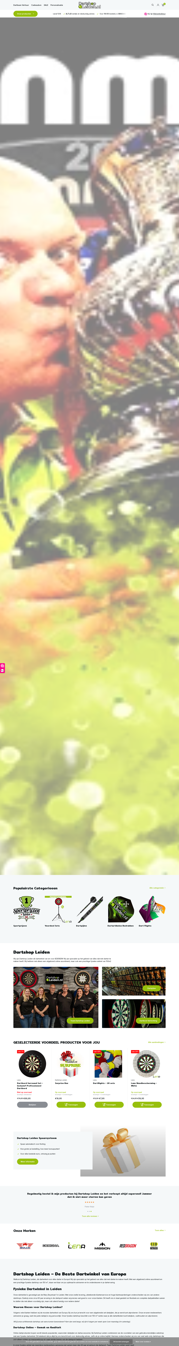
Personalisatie (57, 5)
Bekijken (32, 1105)
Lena (19, 1080)
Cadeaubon (36, 5)
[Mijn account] (158, 5)
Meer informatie (28, 1162)
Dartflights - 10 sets (104, 1083)
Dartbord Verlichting (148, 1021)
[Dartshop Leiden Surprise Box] (70, 1064)
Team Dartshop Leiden (80, 1021)
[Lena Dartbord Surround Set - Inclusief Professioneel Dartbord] (32, 1064)
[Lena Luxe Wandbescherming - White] (146, 1064)
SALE (46, 5)
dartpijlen (110, 1313)
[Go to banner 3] (134, 1013)
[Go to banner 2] (134, 981)
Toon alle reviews (89, 1216)
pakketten (155, 1298)
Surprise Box (61, 1083)
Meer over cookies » (143, 1342)
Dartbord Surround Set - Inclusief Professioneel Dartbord (30, 1086)
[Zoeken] (152, 5)
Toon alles (159, 1230)
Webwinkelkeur (159, 14)
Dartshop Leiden (61, 1080)
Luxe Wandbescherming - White (144, 1084)
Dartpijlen (151, 988)
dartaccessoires (84, 1333)
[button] (88, 1211)
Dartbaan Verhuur (21, 5)
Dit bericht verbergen (121, 1342)
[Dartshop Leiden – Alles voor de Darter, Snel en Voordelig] (89, 5)
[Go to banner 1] (55, 997)
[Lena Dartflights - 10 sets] (108, 1064)
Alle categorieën (157, 888)
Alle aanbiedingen (156, 1042)
